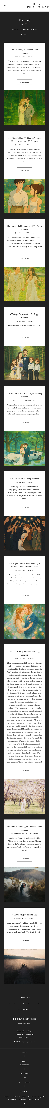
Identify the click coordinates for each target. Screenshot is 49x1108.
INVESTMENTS (24, 1082)
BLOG (24, 1061)
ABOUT (24, 1052)
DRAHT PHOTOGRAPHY (36, 6)
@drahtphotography (24, 1023)
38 (39, 1003)
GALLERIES (24, 1065)
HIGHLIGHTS (25, 1074)
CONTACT (24, 1091)
